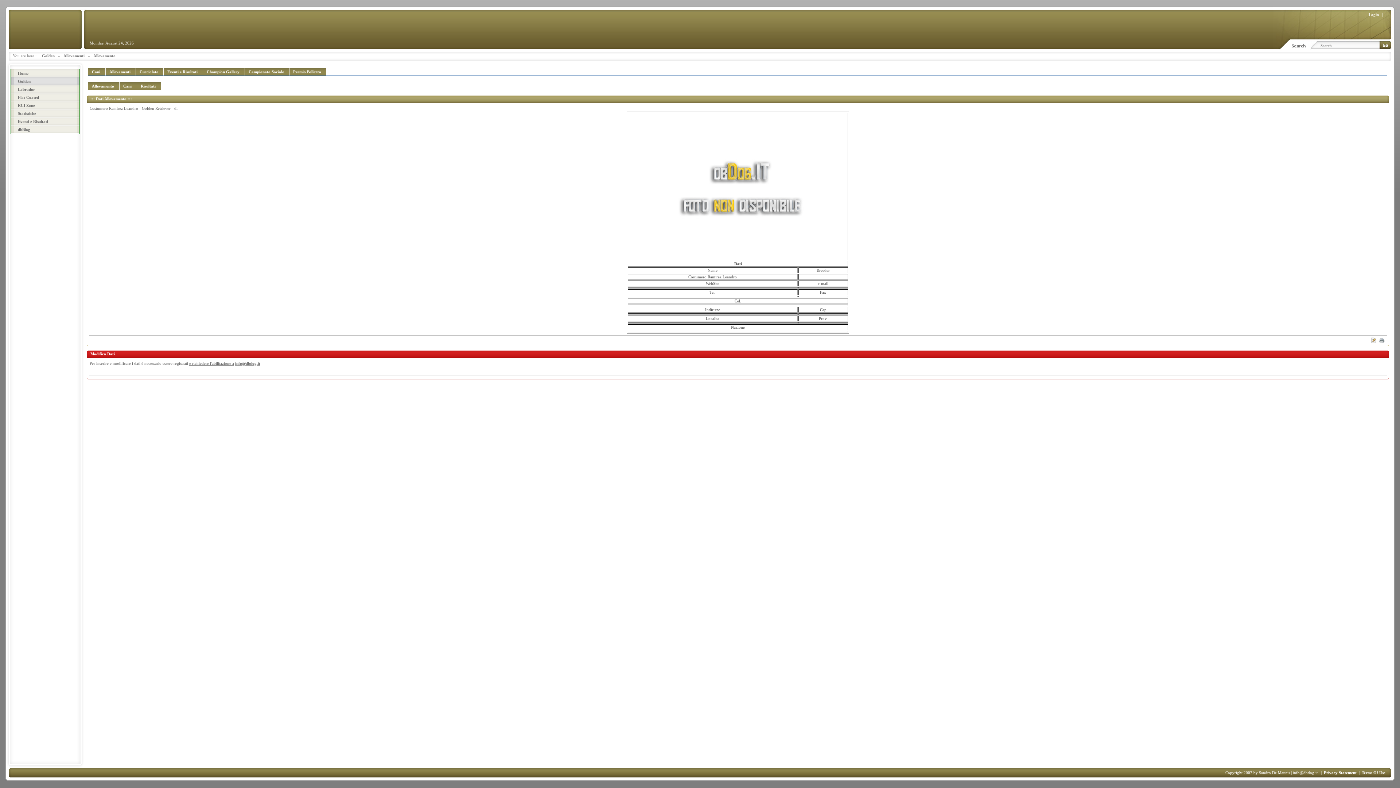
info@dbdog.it (247, 363)
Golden (48, 56)
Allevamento (104, 56)
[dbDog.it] (45, 29)
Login (1374, 14)
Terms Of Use (1373, 772)
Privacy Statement (1340, 772)
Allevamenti (74, 56)
